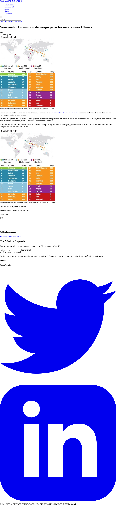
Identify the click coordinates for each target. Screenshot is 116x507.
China (7, 11)
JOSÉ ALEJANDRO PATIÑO (11, 1)
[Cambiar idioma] (1, 17)
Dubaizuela (9, 22)
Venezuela (8, 13)
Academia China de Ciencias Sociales (63, 113)
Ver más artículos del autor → (10, 236)
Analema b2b (9, 7)
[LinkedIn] (58, 500)
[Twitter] (58, 384)
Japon (7, 9)
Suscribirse (26, 250)
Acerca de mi (9, 5)
